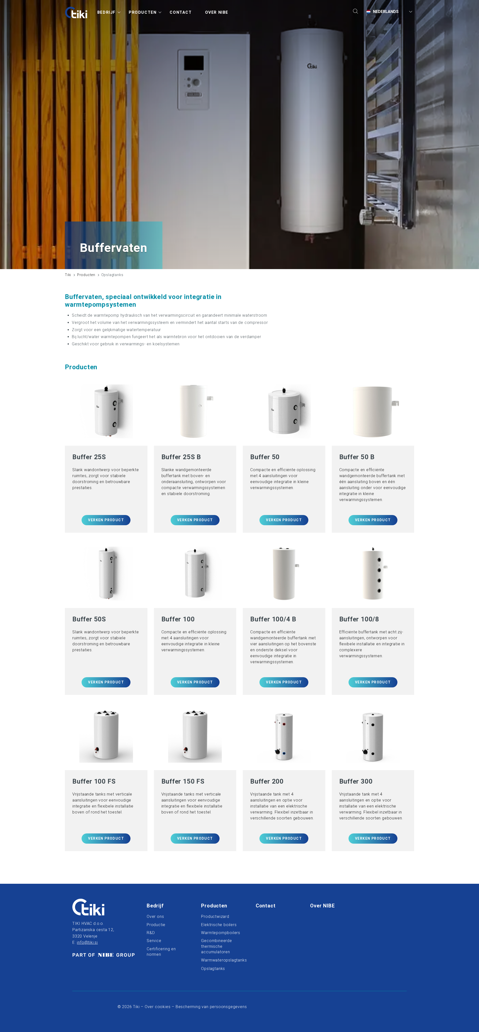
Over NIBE (331, 906)
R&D (151, 932)
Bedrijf (155, 906)
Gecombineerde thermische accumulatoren (216, 946)
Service (154, 940)
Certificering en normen (161, 952)
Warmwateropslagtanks (222, 960)
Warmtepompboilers (220, 932)
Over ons (155, 916)
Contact (266, 906)
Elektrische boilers (219, 924)
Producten (86, 275)
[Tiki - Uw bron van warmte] (76, 12)
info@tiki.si (87, 942)
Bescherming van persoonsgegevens (211, 1006)
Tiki (68, 275)
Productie (156, 924)
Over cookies (158, 1006)
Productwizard (215, 916)
